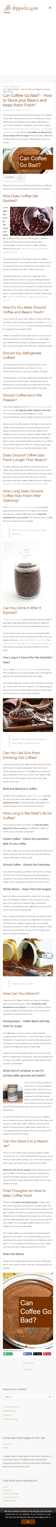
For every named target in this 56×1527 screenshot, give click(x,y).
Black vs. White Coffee (22, 984)
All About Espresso (11, 1407)
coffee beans (36, 796)
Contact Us (7, 1444)
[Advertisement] (28, 45)
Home (5, 1487)
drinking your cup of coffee (26, 669)
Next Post (28, 1370)
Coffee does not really (12, 619)
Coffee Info (7, 1415)
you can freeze (9, 410)
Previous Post (28, 1363)
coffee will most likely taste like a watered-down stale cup (27, 643)
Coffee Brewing (9, 1411)
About (5, 1447)
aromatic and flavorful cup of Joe (32, 640)
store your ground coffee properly (22, 507)
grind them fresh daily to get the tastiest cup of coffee (25, 484)
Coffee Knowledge (10, 1419)
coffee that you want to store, (40, 407)
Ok (28, 1521)
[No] (52, 1517)
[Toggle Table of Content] (19, 177)
